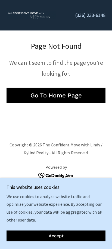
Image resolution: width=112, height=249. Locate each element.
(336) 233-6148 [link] (90, 15)
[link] (31, 15)
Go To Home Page (56, 95)
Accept (56, 236)
